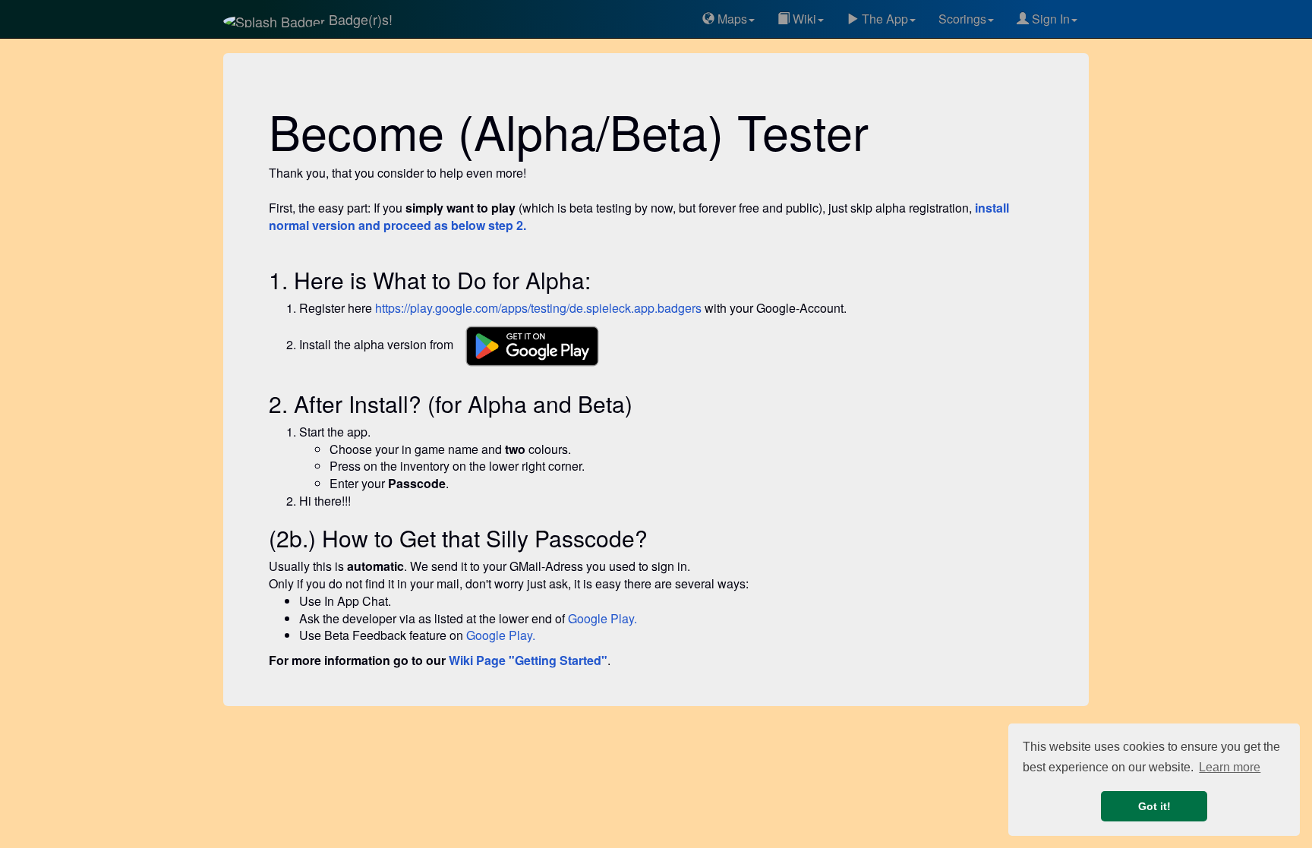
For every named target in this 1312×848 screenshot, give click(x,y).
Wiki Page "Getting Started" (528, 660)
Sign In (1049, 18)
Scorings (962, 18)
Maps (730, 18)
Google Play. (602, 618)
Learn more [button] (1229, 767)
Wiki (803, 18)
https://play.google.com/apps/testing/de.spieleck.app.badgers (538, 308)
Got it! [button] (1154, 806)
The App (883, 18)
